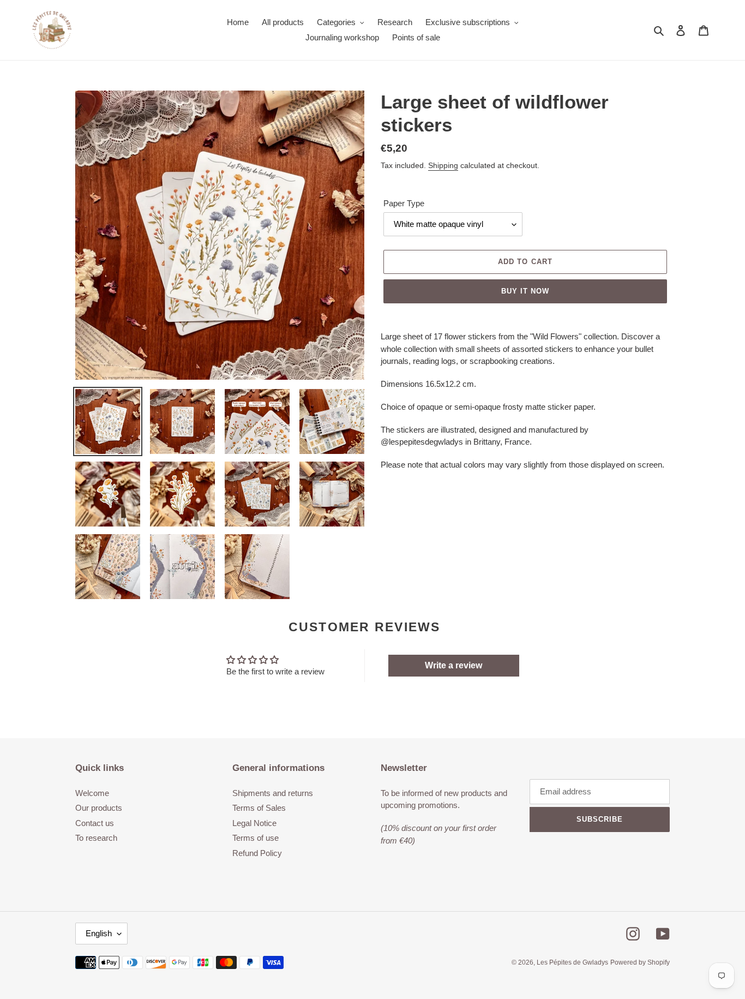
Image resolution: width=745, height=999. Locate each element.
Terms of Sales (259, 807)
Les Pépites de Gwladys (572, 962)
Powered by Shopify (640, 962)
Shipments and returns (272, 793)
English (99, 933)
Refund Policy (257, 853)
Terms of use (255, 837)
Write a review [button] (453, 665)
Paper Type (403, 203)
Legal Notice (254, 823)
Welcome (92, 793)
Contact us (94, 823)
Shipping (443, 165)
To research (96, 837)
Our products (98, 807)
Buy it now (525, 291)
